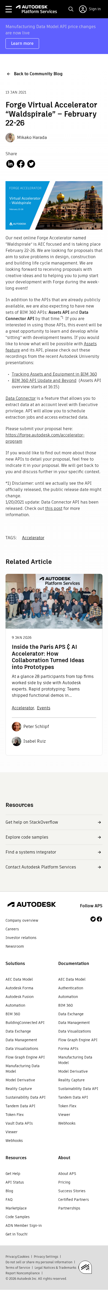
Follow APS (91, 906)
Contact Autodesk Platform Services (41, 867)
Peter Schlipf (36, 727)
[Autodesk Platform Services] (36, 9)
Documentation (73, 963)
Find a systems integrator (31, 852)
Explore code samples (27, 837)
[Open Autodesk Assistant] (85, 1267)
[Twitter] (93, 919)
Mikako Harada (32, 137)
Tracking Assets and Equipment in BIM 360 (54, 374)
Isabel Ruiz (34, 741)
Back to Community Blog (38, 74)
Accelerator (33, 538)
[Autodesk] (32, 905)
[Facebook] (99, 919)
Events (43, 708)
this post (53, 508)
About (64, 1158)
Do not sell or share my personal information (39, 1262)
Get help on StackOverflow (32, 822)
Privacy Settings (46, 1256)
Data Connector (21, 398)
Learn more (22, 43)
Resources (16, 1158)
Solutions (15, 963)
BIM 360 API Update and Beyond (44, 380)
